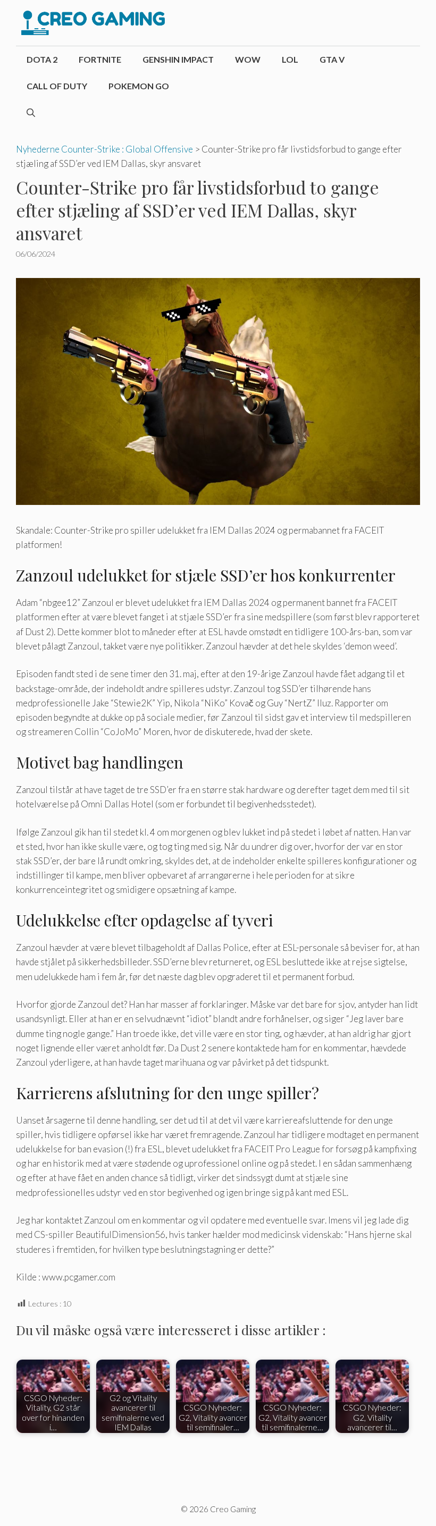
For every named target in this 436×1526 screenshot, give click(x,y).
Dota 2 (42, 59)
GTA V (332, 59)
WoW (248, 59)
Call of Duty (57, 86)
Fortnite (100, 59)
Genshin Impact (178, 59)
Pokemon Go (138, 86)
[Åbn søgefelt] (31, 112)
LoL (290, 59)
